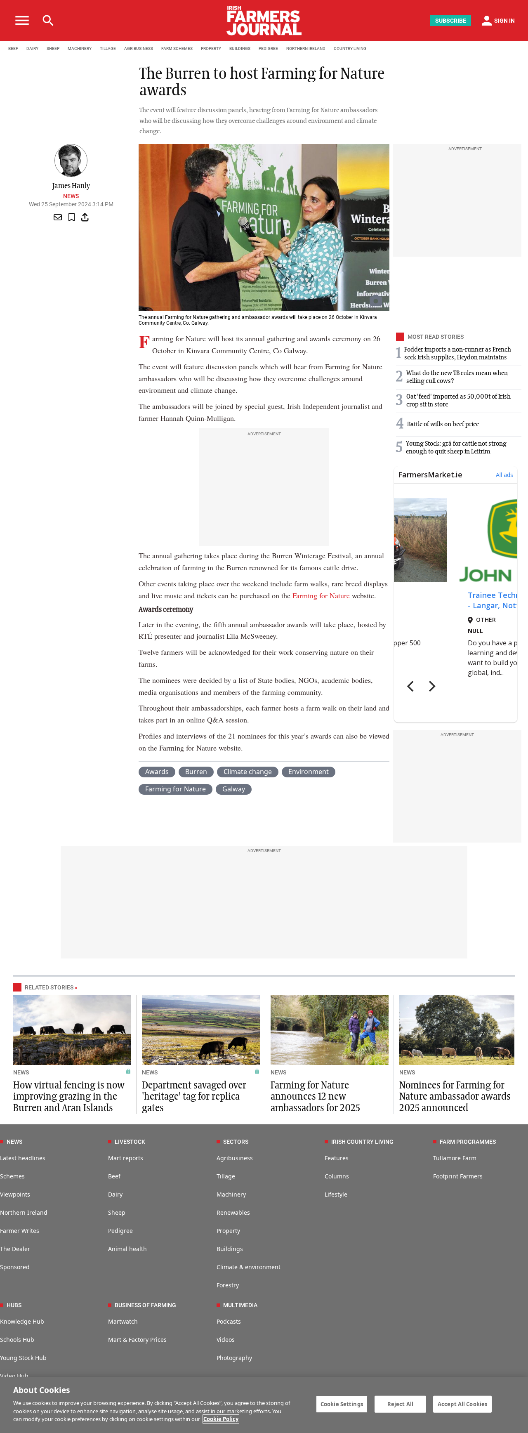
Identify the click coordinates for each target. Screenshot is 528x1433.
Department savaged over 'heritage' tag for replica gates (194, 1097)
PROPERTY (211, 48)
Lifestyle (336, 1194)
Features (337, 1158)
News (71, 196)
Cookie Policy (220, 1419)
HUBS (14, 1305)
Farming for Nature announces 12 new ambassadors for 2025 (315, 1097)
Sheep (116, 1212)
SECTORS (235, 1141)
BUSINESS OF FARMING (145, 1305)
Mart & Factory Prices (137, 1339)
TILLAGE (108, 48)
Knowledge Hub (22, 1321)
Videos (226, 1339)
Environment (308, 771)
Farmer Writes (19, 1231)
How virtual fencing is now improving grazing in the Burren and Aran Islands (69, 1097)
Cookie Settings (342, 1403)
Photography (234, 1358)
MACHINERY (80, 48)
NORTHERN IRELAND (305, 48)
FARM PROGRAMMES (468, 1141)
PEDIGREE (268, 48)
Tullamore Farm (454, 1158)
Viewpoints (15, 1194)
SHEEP (53, 48)
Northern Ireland (23, 1212)
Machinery (231, 1194)
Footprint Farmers (458, 1176)
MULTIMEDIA (240, 1305)
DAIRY (32, 48)
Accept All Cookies (462, 1403)
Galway (233, 788)
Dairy (115, 1194)
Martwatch (123, 1321)
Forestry (228, 1285)
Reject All (400, 1403)
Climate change (248, 771)
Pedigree (120, 1231)
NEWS (21, 1072)
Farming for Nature (321, 595)
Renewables (233, 1212)
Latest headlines (22, 1158)
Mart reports (125, 1158)
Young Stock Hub (23, 1358)
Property (228, 1231)
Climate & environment (248, 1267)
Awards (157, 771)
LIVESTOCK (130, 1141)
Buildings (230, 1249)
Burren (196, 771)
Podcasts (229, 1321)
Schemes (12, 1176)
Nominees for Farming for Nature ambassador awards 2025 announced (455, 1097)
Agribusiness (235, 1158)
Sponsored (15, 1267)
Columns (337, 1176)
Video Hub (14, 1376)
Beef (114, 1176)
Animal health (127, 1249)
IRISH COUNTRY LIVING (362, 1141)
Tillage (226, 1176)
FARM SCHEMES (177, 48)
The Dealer (15, 1249)
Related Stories (49, 987)
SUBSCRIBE (450, 20)
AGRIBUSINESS (138, 48)
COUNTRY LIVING (350, 48)
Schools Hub (17, 1339)
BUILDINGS (239, 48)
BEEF (13, 48)
